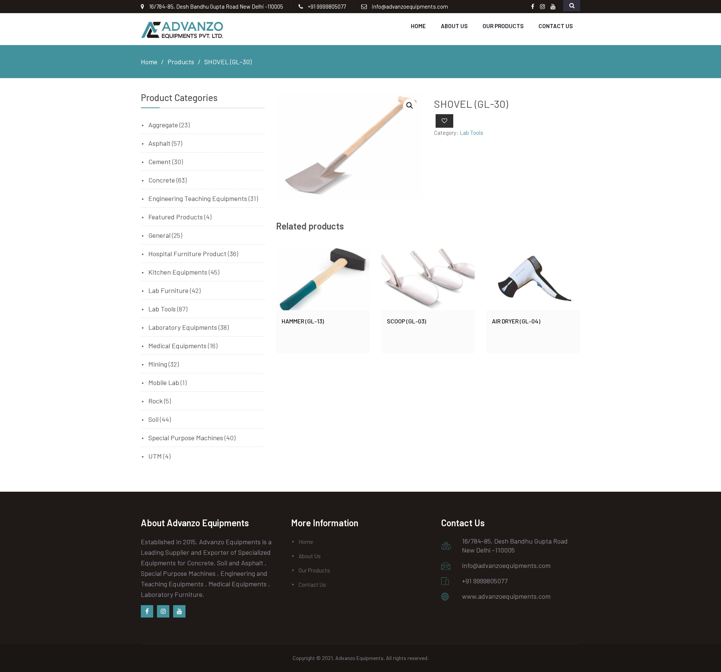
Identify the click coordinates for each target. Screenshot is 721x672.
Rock (155, 401)
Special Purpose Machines (185, 437)
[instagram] (163, 611)
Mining (157, 364)
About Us (454, 26)
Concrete (161, 180)
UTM (155, 456)
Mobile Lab (163, 382)
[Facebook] (147, 611)
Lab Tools (471, 132)
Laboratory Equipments (182, 327)
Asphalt (159, 143)
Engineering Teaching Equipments (197, 198)
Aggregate (163, 125)
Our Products (503, 26)
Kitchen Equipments (177, 272)
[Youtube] (179, 611)
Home (418, 26)
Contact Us (555, 26)
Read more (323, 279)
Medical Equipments (177, 345)
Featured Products (175, 217)
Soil (153, 419)
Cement (159, 161)
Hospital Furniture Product (187, 253)
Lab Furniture (168, 290)
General (159, 235)
